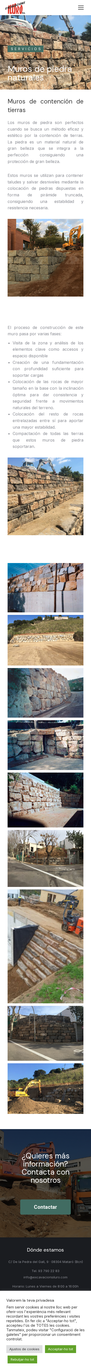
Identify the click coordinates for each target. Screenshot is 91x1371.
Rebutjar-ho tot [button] (22, 1359)
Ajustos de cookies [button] (24, 1349)
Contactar (45, 1207)
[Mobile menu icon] (81, 8)
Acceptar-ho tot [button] (60, 1349)
